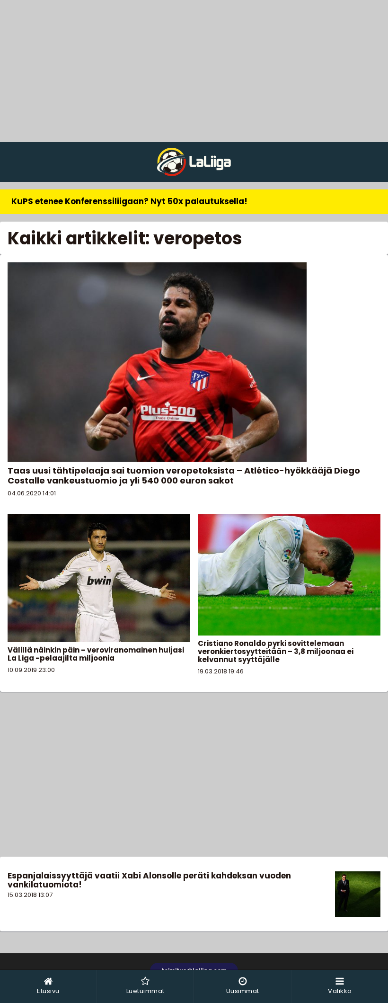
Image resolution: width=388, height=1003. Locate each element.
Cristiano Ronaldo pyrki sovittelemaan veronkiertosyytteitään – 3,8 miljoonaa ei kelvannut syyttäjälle (275, 651)
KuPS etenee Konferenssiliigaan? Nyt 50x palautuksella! (129, 201)
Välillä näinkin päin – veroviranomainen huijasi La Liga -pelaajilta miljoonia (96, 654)
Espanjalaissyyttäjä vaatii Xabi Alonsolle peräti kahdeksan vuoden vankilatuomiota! (149, 880)
